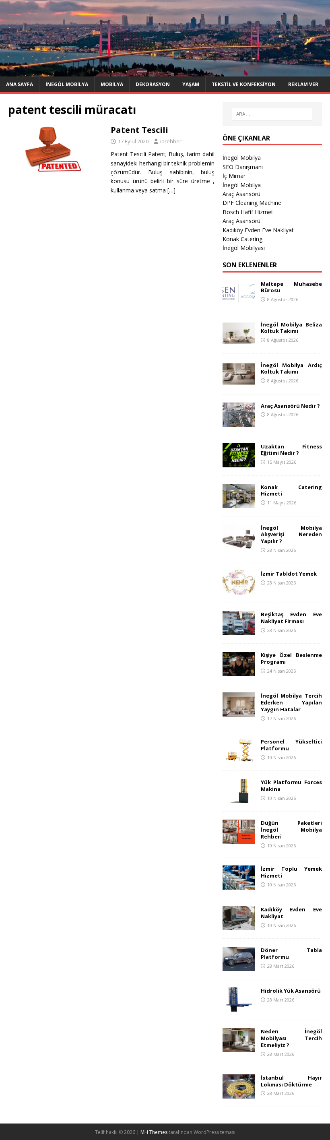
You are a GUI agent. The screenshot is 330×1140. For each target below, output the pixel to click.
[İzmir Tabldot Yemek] (239, 589)
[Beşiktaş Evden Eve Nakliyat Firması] (239, 630)
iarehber (171, 141)
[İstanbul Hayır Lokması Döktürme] (239, 1093)
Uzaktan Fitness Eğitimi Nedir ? (291, 450)
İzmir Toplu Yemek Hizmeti (291, 872)
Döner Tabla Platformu (291, 953)
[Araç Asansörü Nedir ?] (239, 421)
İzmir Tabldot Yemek (289, 573)
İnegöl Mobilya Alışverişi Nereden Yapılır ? (291, 534)
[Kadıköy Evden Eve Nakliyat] (239, 925)
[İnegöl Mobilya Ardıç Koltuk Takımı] (239, 381)
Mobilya (112, 84)
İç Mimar (234, 176)
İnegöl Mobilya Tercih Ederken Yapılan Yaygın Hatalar (291, 702)
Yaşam (190, 84)
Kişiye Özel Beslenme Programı (291, 658)
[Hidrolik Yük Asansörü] (239, 1007)
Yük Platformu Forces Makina (291, 786)
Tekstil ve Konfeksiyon (244, 84)
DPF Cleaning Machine (252, 203)
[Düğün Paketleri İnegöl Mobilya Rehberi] (239, 839)
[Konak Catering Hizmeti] (239, 503)
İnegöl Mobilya (66, 84)
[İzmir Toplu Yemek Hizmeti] (239, 885)
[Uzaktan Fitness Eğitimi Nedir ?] (239, 462)
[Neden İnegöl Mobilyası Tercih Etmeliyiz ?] (239, 1047)
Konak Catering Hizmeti (291, 490)
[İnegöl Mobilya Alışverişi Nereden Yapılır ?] (239, 543)
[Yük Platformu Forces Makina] (239, 798)
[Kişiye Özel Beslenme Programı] (239, 671)
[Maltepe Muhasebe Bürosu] (239, 300)
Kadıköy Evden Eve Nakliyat (258, 230)
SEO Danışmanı (243, 167)
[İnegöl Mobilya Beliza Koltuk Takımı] (239, 340)
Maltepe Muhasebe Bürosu (291, 287)
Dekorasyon (153, 84)
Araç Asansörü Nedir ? (290, 405)
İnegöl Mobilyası (244, 248)
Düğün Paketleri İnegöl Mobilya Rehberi (291, 829)
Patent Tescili (139, 129)
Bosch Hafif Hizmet (248, 212)
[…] (171, 190)
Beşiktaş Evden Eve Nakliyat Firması (291, 618)
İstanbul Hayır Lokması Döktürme (291, 1081)
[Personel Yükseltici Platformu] (239, 758)
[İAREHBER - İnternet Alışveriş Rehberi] (165, 71)
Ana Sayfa (19, 84)
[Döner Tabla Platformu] (239, 966)
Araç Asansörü (241, 194)
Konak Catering (242, 239)
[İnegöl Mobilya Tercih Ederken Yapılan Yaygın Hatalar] (239, 711)
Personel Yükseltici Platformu (291, 745)
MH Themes (153, 1132)
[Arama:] (272, 114)
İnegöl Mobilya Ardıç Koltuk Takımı (291, 368)
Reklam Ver (303, 84)
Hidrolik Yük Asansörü (291, 990)
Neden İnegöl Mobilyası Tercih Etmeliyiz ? (291, 1038)
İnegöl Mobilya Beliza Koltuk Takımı (291, 328)
